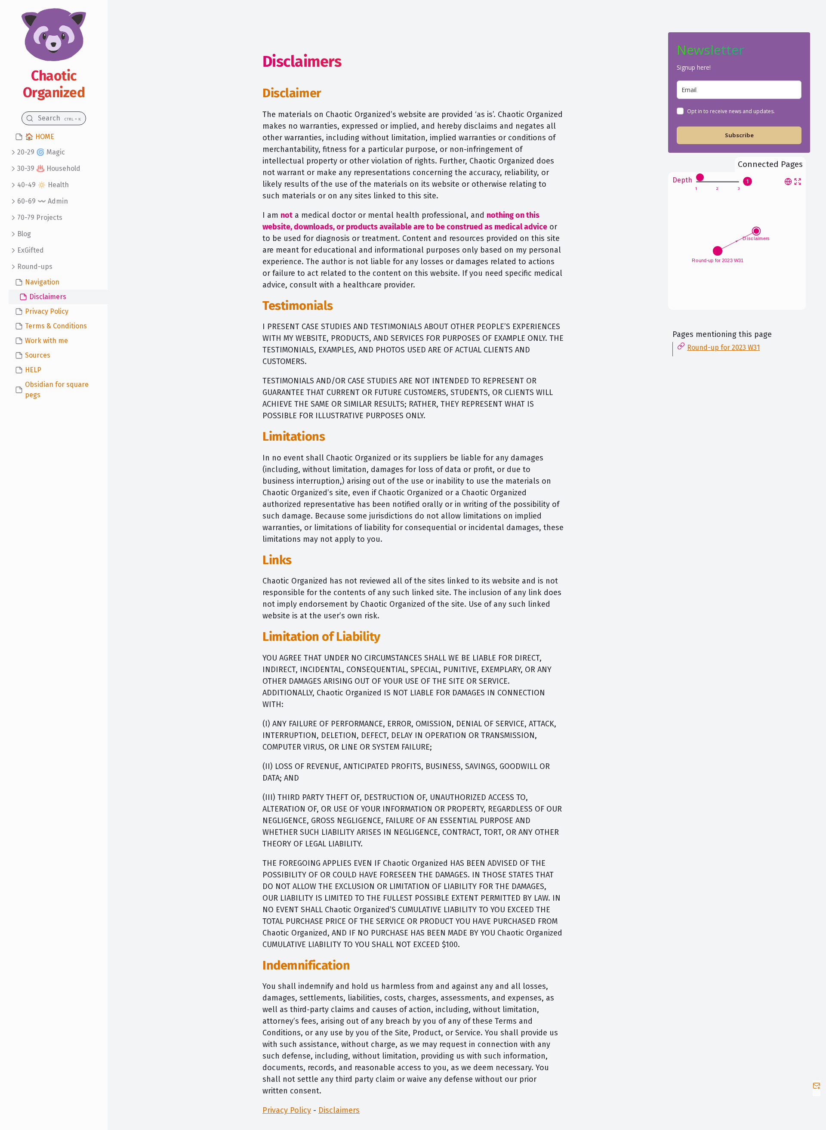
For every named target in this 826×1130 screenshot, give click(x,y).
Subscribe (739, 135)
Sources (37, 355)
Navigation (42, 282)
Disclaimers (47, 297)
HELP (33, 370)
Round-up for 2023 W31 (723, 347)
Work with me (46, 341)
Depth (682, 180)
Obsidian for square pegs (57, 389)
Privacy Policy (46, 311)
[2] (717, 188)
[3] (739, 188)
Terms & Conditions (56, 326)
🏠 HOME (39, 137)
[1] (696, 188)
